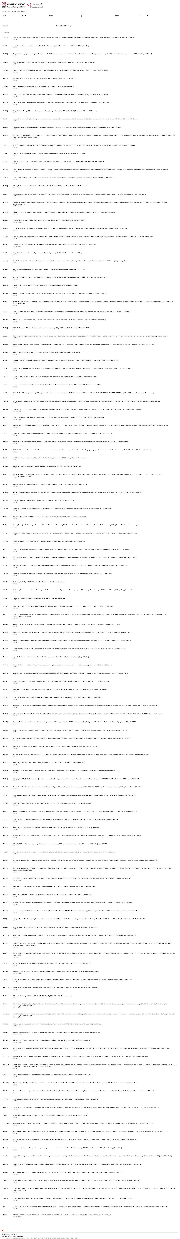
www (19, 188)
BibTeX (15, 39)
